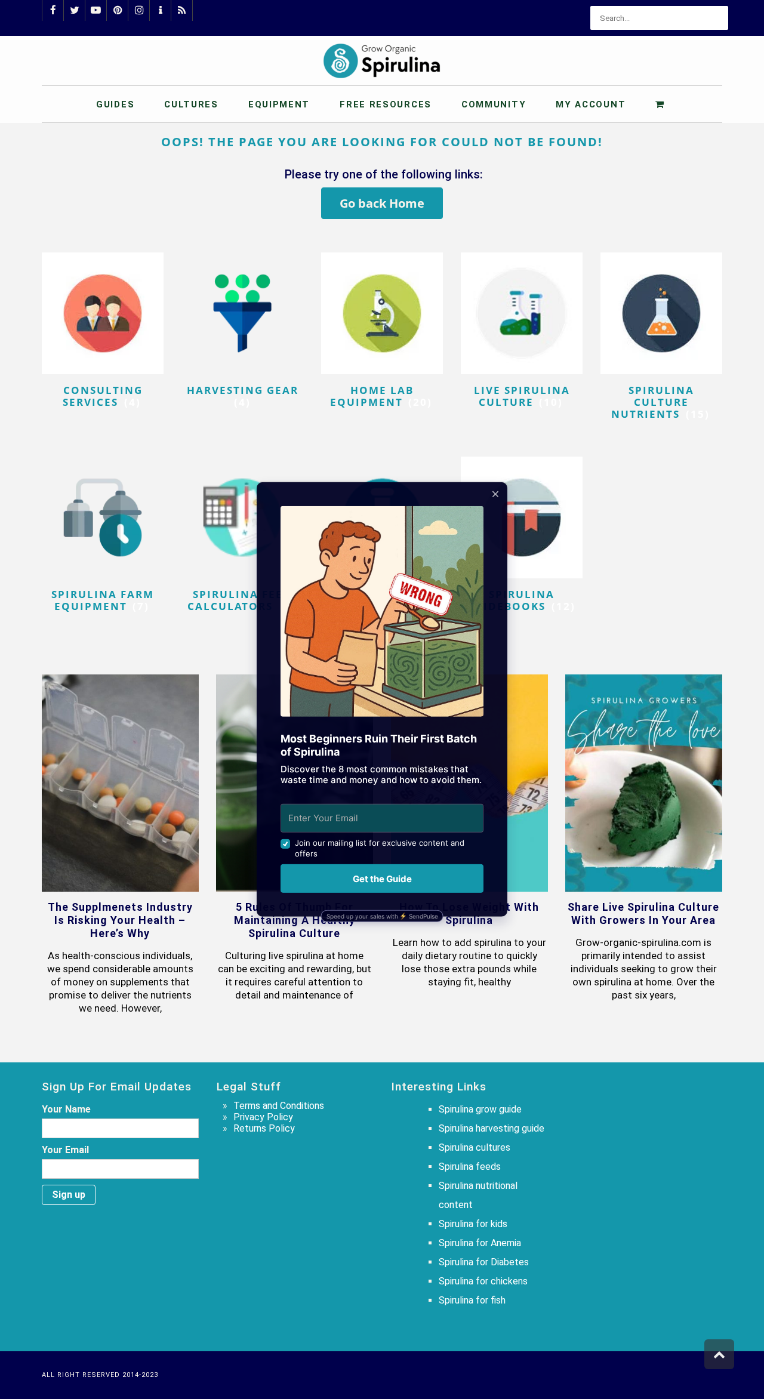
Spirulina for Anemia (480, 1243)
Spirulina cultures (474, 1147)
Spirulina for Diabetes (484, 1262)
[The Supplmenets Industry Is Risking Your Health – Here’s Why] (120, 783)
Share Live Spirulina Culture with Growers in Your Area (643, 913)
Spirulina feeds (470, 1166)
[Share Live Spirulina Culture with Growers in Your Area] (643, 783)
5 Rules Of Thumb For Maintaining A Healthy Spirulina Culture (294, 920)
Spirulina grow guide (480, 1109)
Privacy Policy (263, 1117)
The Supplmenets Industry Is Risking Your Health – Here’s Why (120, 920)
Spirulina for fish (472, 1300)
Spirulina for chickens (483, 1281)
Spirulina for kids (473, 1223)
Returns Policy (264, 1128)
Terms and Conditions (278, 1105)
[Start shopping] (661, 103)
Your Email (65, 1149)
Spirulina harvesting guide (491, 1128)
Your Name (66, 1109)
